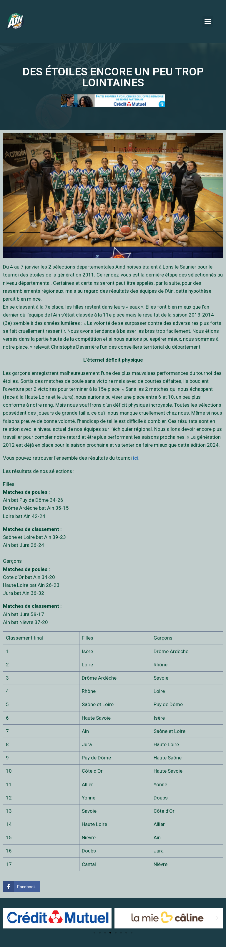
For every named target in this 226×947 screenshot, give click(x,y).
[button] (208, 21)
